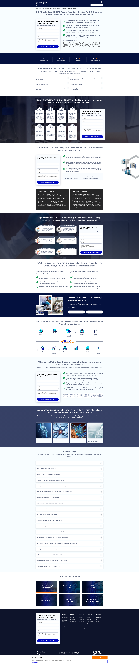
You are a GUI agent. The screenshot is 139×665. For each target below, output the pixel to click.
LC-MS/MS (72, 617)
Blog (96, 619)
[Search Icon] (83, 1)
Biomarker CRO (81, 621)
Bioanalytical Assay (65, 626)
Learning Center (98, 617)
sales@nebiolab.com (65, 652)
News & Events (98, 625)
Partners (88, 633)
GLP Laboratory (81, 623)
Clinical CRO (81, 617)
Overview (88, 617)
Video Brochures (98, 623)
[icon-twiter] (99, 652)
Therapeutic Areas (90, 626)
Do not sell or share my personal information (100, 661)
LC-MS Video (76, 312)
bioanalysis (43, 241)
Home (37, 8)
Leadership (89, 619)
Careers (88, 635)
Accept (99, 657)
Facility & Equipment (90, 621)
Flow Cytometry (73, 621)
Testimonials (98, 627)
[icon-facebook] (96, 652)
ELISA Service (72, 619)
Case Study (98, 621)
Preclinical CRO (81, 619)
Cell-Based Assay (73, 626)
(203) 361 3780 (77, 652)
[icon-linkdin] (93, 652)
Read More (95, 312)
